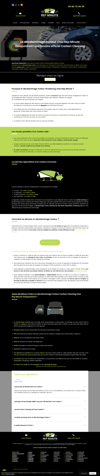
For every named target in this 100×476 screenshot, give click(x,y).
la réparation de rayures (46, 444)
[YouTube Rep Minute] (22, 5)
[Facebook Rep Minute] (13, 5)
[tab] (18, 380)
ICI (65, 366)
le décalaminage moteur (72, 443)
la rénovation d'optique (70, 444)
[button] (79, 16)
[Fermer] (98, 473)
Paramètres (84, 473)
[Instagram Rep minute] (16, 5)
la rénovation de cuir (29, 444)
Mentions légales (10, 474)
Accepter (93, 473)
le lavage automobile (37, 444)
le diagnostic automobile (82, 443)
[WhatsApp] (19, 5)
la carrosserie (54, 444)
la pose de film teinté (61, 444)
